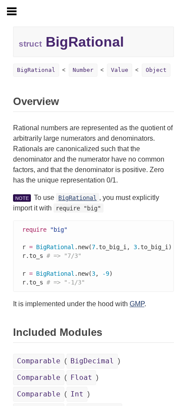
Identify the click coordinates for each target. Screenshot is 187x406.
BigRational (36, 70)
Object (156, 70)
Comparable (38, 361)
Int (76, 394)
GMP (137, 304)
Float (81, 377)
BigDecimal (92, 361)
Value (119, 70)
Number (83, 70)
